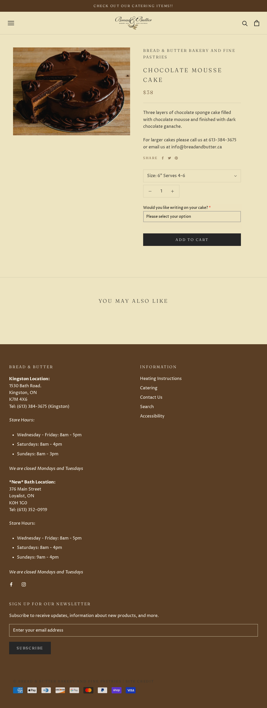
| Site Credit (138, 681)
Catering (148, 388)
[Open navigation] (11, 23)
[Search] (245, 23)
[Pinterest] (176, 158)
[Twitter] (169, 158)
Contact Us (151, 397)
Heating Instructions (161, 379)
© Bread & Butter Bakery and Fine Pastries (67, 681)
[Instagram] (24, 584)
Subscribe (30, 648)
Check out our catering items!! (133, 6)
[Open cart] (256, 23)
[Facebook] (162, 158)
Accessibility (152, 416)
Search (147, 407)
